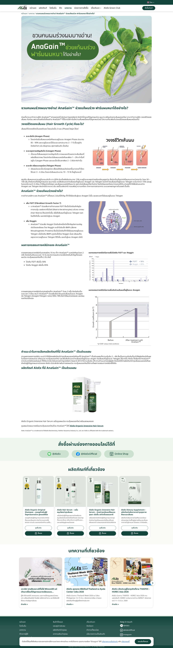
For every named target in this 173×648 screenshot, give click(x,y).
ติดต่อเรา (89, 626)
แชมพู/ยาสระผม (59, 626)
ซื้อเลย (40, 533)
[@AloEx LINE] (121, 625)
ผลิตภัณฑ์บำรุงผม (60, 630)
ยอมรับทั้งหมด (143, 641)
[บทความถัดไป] (152, 583)
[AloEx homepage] (22, 8)
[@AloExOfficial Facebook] (121, 630)
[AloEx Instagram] (121, 634)
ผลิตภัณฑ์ (43, 8)
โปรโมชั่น (53, 8)
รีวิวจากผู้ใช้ (23, 634)
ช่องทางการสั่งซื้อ (81, 8)
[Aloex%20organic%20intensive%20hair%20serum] (86, 394)
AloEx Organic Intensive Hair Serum (86, 425)
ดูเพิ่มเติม (38, 528)
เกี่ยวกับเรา (95, 8)
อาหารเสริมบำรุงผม (60, 634)
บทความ (68, 8)
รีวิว (60, 8)
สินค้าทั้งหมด (58, 622)
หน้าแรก (33, 8)
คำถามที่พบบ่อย (92, 630)
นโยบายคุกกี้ (125, 641)
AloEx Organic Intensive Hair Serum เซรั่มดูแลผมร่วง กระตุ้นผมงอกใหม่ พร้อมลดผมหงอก (57, 421)
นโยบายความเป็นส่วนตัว (95, 634)
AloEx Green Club (112, 8)
